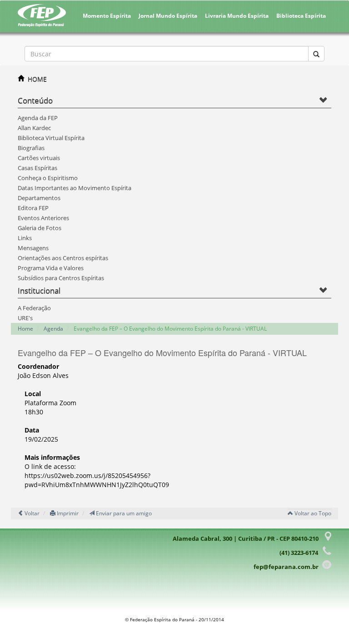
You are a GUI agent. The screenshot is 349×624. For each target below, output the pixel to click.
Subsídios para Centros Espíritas (61, 278)
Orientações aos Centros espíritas (63, 258)
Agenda (53, 328)
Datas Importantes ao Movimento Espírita (74, 188)
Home (25, 328)
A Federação (34, 308)
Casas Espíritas (37, 168)
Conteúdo (35, 100)
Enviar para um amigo (123, 513)
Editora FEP (33, 208)
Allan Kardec (34, 128)
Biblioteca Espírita (301, 16)
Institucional (39, 290)
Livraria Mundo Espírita (237, 16)
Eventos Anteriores (43, 218)
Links (25, 238)
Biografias (31, 148)
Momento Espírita (107, 16)
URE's (25, 318)
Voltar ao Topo (312, 513)
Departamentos (39, 198)
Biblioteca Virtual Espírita (51, 138)
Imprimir (67, 513)
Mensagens (33, 248)
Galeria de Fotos (39, 228)
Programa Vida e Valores (51, 268)
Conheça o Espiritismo (48, 178)
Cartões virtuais (39, 158)
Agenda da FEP (38, 118)
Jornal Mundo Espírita (168, 16)
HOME (37, 79)
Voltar (31, 513)
